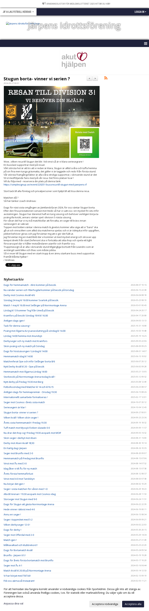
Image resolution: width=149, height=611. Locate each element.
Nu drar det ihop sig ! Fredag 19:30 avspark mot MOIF (32, 432)
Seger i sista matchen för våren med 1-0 (25, 489)
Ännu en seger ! (12, 514)
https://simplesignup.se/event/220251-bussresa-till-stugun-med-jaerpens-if (45, 184)
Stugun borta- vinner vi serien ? (37, 79)
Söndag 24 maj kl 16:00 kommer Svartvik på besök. (31, 300)
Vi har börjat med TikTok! (17, 575)
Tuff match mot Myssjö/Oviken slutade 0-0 (27, 427)
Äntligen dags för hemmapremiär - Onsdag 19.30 (30, 392)
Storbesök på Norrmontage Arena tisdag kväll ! (29, 376)
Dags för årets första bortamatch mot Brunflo (28, 560)
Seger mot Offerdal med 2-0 (19, 534)
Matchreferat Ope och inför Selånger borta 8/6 (29, 361)
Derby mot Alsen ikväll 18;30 (19, 443)
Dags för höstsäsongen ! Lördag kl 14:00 (25, 351)
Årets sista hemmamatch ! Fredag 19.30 (25, 422)
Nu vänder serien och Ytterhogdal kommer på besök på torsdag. (39, 290)
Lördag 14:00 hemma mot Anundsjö (23, 336)
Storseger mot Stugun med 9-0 (20, 499)
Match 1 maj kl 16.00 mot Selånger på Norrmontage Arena (35, 305)
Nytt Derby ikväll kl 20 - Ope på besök (24, 366)
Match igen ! (10, 540)
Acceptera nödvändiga (105, 604)
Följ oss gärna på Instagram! (19, 580)
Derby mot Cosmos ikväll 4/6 (19, 295)
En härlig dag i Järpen (15, 448)
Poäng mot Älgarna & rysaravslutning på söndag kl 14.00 (34, 330)
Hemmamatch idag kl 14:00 (18, 356)
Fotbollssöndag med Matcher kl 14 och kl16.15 (29, 387)
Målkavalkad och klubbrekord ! (21, 545)
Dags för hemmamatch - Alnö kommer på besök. (30, 285)
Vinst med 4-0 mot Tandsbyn (19, 478)
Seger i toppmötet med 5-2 (18, 519)
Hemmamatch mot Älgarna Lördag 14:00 (25, 371)
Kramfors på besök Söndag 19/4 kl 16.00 (26, 315)
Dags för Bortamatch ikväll (18, 550)
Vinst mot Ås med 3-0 (15, 463)
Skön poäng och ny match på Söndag (24, 346)
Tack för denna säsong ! (17, 325)
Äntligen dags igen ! (14, 320)
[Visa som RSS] (105, 78)
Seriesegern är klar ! (15, 407)
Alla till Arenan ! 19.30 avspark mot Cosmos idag (30, 494)
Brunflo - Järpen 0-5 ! (15, 555)
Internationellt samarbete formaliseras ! (26, 397)
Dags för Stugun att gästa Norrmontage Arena (29, 504)
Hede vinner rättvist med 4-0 (19, 509)
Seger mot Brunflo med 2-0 (18, 453)
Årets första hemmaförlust (18, 473)
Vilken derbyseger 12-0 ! (17, 524)
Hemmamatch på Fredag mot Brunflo (24, 458)
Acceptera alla (133, 604)
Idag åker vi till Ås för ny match (20, 468)
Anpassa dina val (13, 603)
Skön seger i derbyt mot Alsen (20, 438)
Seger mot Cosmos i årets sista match (24, 402)
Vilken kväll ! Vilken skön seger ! (21, 417)
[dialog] (74, 596)
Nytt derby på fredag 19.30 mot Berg (23, 381)
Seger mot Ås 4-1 (13, 565)
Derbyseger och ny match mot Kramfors (25, 341)
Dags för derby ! (12, 529)
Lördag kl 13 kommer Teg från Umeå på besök (29, 310)
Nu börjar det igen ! (14, 483)
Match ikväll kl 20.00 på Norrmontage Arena (27, 570)
